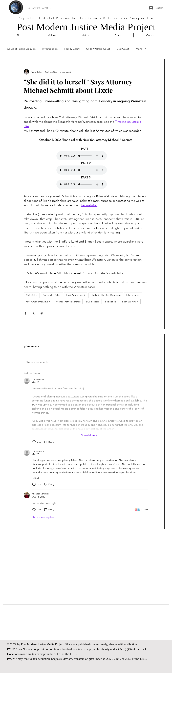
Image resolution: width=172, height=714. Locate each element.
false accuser (133, 295)
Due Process (92, 301)
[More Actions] (146, 381)
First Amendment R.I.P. (38, 301)
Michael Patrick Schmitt (68, 301)
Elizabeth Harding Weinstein (106, 295)
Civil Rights (31, 295)
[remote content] (85, 156)
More (139, 48)
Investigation (50, 48)
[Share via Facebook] (25, 313)
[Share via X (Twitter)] (33, 313)
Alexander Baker (52, 295)
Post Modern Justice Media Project (86, 26)
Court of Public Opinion (21, 48)
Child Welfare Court (98, 48)
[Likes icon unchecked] (34, 442)
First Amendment (75, 295)
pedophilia (110, 301)
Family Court (71, 48)
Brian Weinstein (130, 301)
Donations (13, 654)
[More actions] (146, 72)
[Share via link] (41, 313)
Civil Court (123, 48)
